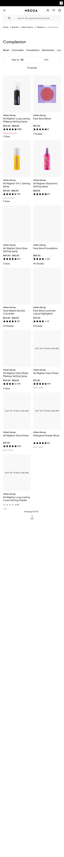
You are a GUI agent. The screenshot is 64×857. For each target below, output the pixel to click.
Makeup (40, 27)
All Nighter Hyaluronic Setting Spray (45, 185)
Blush (6, 50)
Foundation (32, 50)
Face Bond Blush (42, 118)
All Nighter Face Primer (46, 373)
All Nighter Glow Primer (16, 435)
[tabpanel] (32, 288)
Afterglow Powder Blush (46, 435)
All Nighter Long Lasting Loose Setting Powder (16, 499)
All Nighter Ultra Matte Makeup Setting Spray (15, 375)
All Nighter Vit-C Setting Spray (16, 185)
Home (5, 27)
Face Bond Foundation (45, 248)
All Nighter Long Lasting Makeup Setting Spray (16, 120)
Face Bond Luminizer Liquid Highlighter (44, 312)
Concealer (18, 50)
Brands (15, 27)
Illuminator (48, 50)
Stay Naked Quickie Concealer (14, 312)
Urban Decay (27, 27)
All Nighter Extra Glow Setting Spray (15, 250)
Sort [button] (46, 59)
